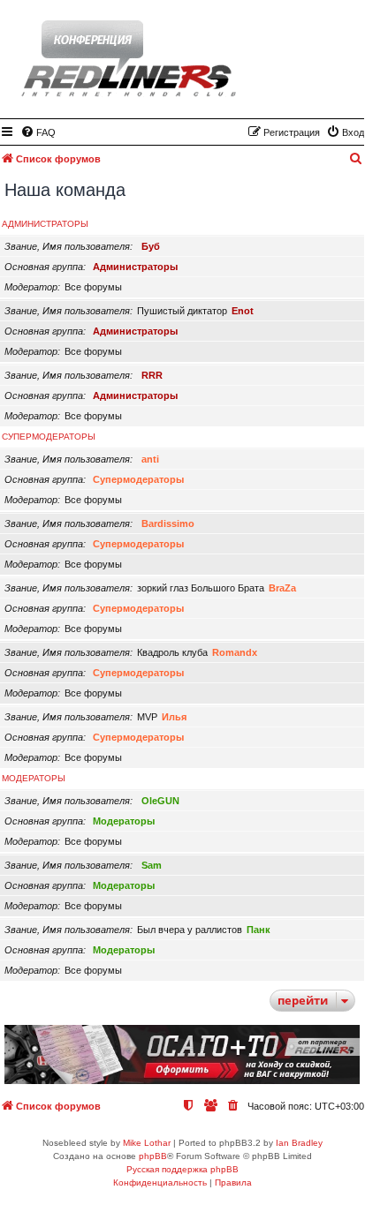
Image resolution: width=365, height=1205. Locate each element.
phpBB (153, 1156)
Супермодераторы (48, 436)
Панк (258, 929)
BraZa (282, 588)
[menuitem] (38, 132)
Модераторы (33, 778)
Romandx (234, 652)
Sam (151, 865)
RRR (152, 375)
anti (150, 459)
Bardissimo (167, 523)
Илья (174, 717)
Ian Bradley (299, 1143)
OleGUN (160, 800)
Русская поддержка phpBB (182, 1169)
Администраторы (45, 224)
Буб (150, 246)
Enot (243, 310)
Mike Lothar (147, 1143)
